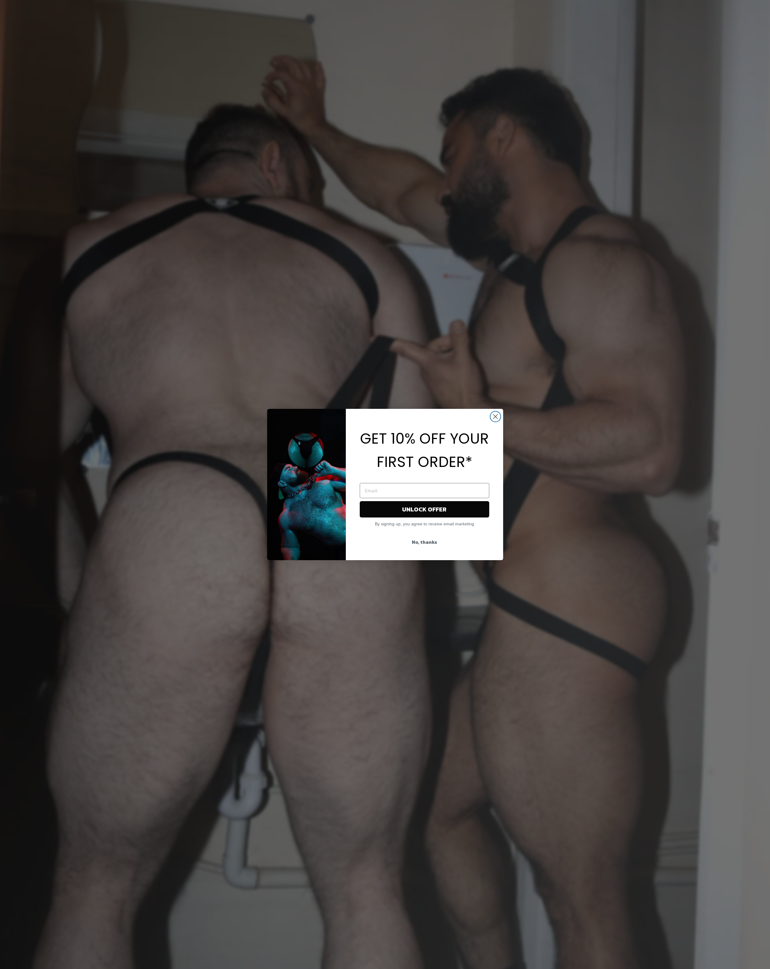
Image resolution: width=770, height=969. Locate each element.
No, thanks (424, 542)
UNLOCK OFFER (424, 509)
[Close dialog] (495, 416)
